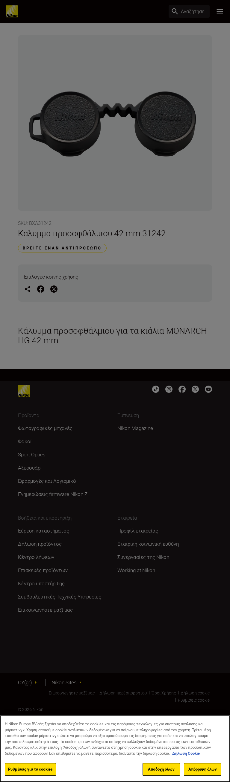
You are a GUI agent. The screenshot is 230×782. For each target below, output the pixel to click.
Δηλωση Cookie (186, 753)
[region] (115, 748)
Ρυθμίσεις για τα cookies (30, 769)
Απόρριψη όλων (202, 769)
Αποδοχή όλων (161, 769)
